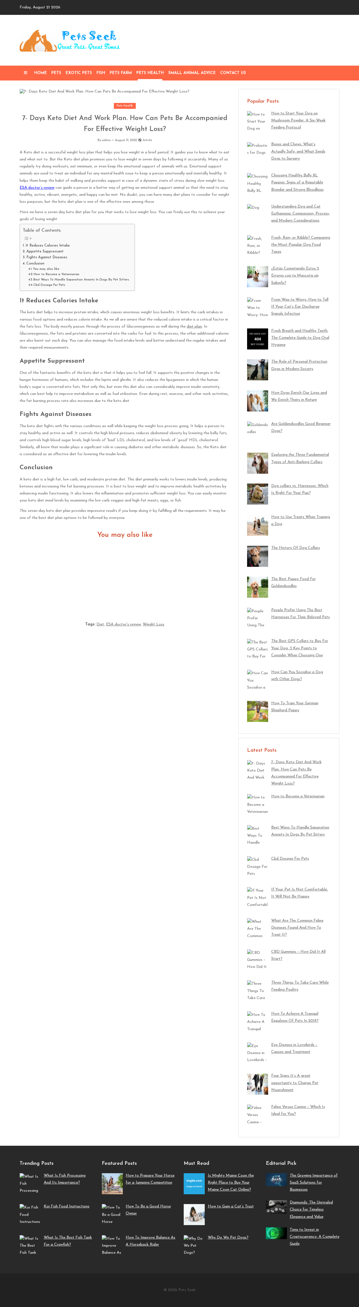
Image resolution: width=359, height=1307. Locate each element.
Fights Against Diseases (46, 257)
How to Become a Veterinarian (56, 274)
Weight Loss (153, 624)
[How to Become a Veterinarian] (54, 577)
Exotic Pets (79, 73)
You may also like (46, 269)
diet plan (194, 327)
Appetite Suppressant (45, 251)
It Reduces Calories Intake (48, 245)
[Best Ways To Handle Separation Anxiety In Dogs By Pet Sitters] (125, 577)
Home (40, 73)
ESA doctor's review (123, 624)
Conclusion (35, 263)
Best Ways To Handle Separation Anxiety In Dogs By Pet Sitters (81, 279)
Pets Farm (121, 73)
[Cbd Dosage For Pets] (195, 577)
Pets (56, 73)
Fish (100, 73)
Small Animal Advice (192, 73)
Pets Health (150, 73)
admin (106, 140)
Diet (100, 624)
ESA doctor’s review (37, 188)
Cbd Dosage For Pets (49, 285)
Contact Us (233, 73)
